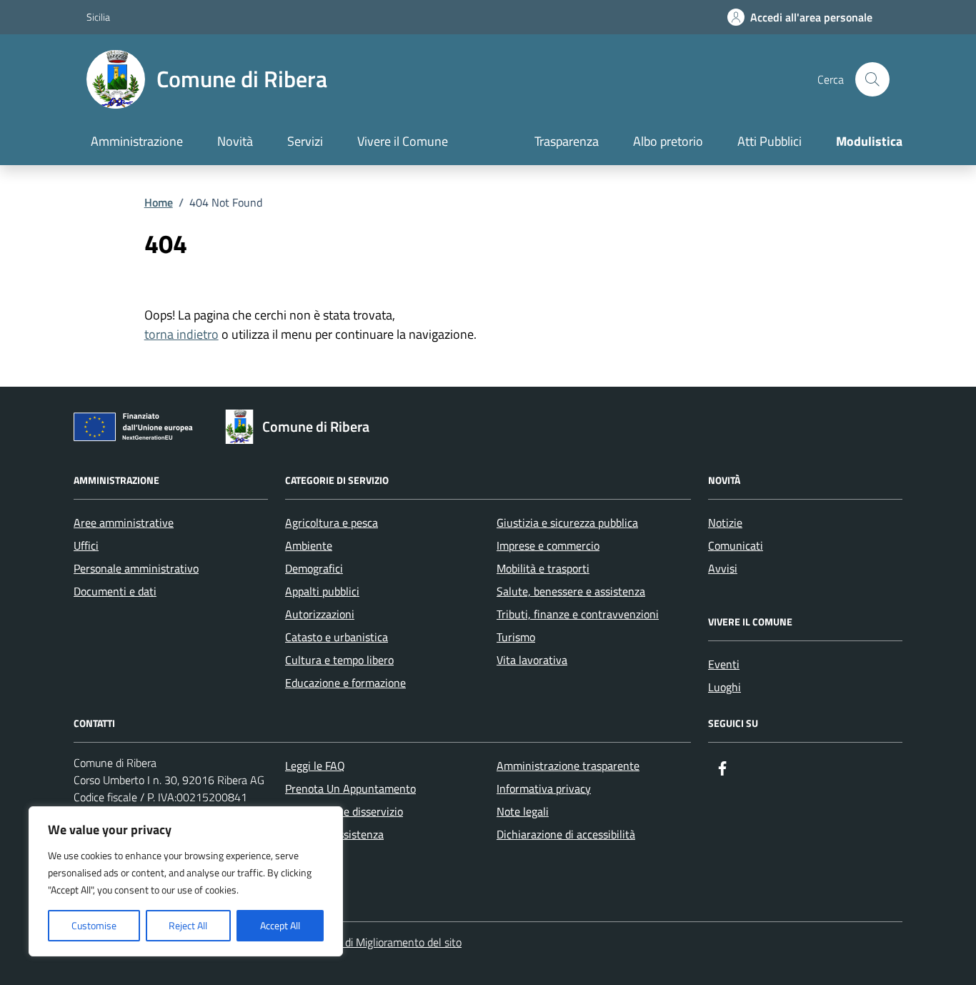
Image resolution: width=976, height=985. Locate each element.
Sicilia (98, 16)
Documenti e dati (115, 591)
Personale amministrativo (136, 568)
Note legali (523, 811)
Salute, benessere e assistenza (571, 591)
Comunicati (735, 545)
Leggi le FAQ (315, 765)
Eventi (724, 664)
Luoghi (724, 687)
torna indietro (181, 334)
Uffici (86, 545)
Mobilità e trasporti (543, 568)
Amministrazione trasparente (568, 765)
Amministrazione (137, 141)
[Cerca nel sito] (872, 79)
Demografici (314, 568)
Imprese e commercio (548, 545)
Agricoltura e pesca (331, 522)
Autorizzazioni (319, 614)
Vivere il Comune (402, 141)
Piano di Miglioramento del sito (389, 942)
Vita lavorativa (532, 659)
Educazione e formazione (345, 682)
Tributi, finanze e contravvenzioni (578, 614)
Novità (235, 141)
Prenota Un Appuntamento (350, 788)
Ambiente (308, 545)
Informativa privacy (544, 788)
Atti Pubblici (769, 141)
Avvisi (722, 568)
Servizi (305, 141)
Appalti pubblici (322, 591)
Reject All (188, 925)
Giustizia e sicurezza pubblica (567, 522)
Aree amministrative (124, 522)
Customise (93, 925)
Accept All (280, 925)
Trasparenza (566, 141)
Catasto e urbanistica (336, 636)
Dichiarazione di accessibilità (566, 834)
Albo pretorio (668, 141)
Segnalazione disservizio (344, 811)
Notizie (725, 522)
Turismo (516, 636)
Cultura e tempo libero (339, 659)
